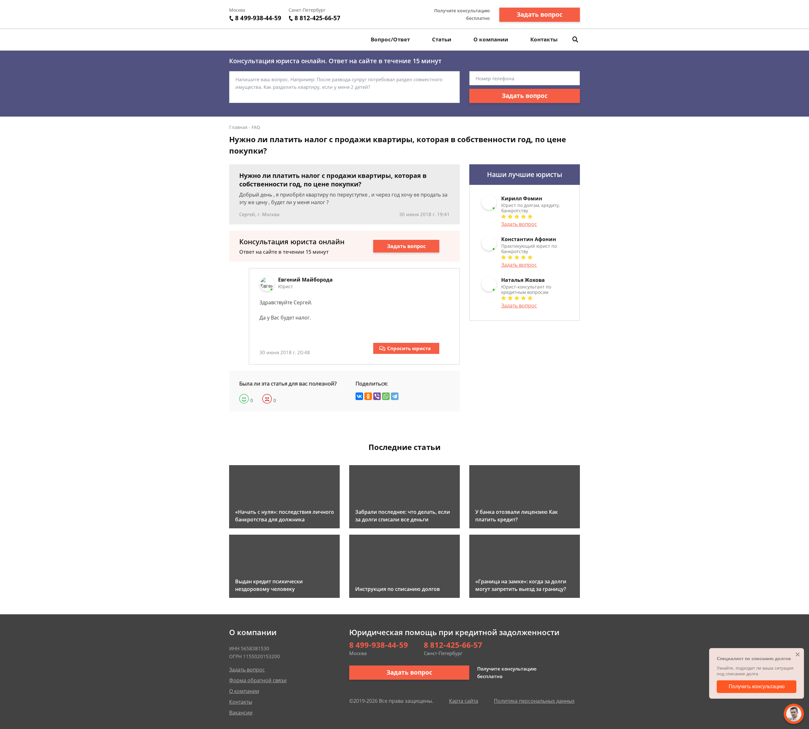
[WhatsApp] (386, 396)
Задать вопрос (540, 14)
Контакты (543, 39)
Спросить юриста (409, 348)
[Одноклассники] (368, 396)
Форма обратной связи (258, 680)
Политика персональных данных (534, 700)
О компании (490, 39)
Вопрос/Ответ (390, 39)
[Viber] (377, 396)
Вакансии (240, 712)
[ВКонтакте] (359, 396)
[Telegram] (394, 396)
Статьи (441, 39)
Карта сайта (463, 700)
